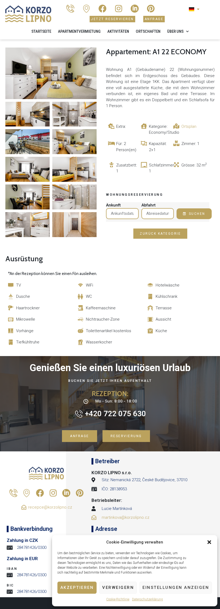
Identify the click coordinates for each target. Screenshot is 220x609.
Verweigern (118, 587)
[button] (209, 542)
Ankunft (113, 205)
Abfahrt (148, 205)
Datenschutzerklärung (147, 599)
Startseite (41, 31)
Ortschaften (148, 31)
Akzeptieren (77, 587)
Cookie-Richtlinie (117, 599)
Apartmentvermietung (79, 31)
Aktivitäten (118, 31)
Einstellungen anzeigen (175, 587)
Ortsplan (188, 126)
